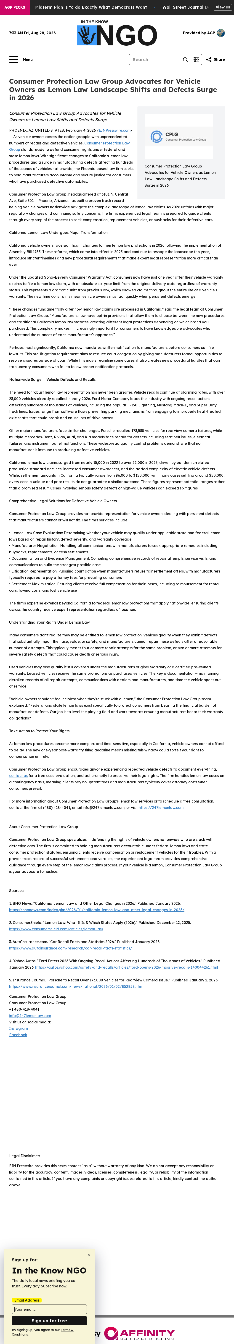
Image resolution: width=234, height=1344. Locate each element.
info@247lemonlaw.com (30, 1015)
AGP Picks (15, 7)
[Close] (89, 1255)
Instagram (18, 1028)
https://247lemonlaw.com (161, 807)
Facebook (18, 1035)
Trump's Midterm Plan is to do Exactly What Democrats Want (82, 7)
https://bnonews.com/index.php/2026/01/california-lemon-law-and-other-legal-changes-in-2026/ (96, 909)
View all (223, 7)
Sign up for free (49, 1320)
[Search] (185, 59)
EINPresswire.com (114, 130)
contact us (18, 775)
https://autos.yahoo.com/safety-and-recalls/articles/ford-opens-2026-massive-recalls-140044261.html (126, 967)
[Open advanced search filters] (196, 59)
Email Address (26, 1300)
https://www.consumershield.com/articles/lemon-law (56, 929)
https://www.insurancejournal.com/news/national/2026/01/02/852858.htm (75, 986)
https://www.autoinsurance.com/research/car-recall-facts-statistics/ (70, 948)
